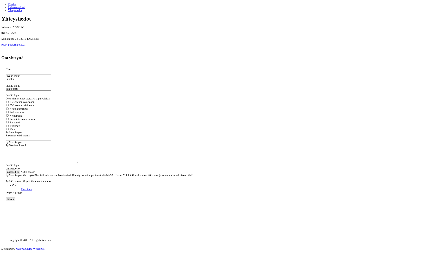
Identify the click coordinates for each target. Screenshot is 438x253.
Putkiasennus (16, 112)
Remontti (14, 122)
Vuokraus (14, 125)
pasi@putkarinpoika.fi (13, 44)
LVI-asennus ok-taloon (22, 101)
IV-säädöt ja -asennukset (22, 119)
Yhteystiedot (15, 10)
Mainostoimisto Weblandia (30, 248)
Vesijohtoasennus (18, 108)
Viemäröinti (15, 115)
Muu (12, 129)
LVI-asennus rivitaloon (22, 105)
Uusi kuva (26, 189)
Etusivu (12, 4)
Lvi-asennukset (16, 7)
